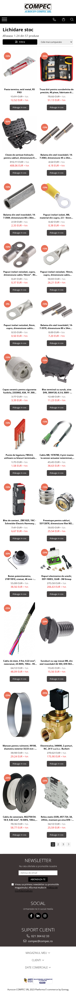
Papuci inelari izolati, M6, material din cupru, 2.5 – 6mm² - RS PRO (56, 216)
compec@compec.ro (40, 941)
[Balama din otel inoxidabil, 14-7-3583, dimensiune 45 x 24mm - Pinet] (56, 133)
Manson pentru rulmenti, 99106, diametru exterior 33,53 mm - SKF (19, 747)
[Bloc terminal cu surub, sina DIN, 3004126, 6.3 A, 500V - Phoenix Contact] (56, 368)
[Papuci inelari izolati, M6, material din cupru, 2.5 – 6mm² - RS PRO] (56, 196)
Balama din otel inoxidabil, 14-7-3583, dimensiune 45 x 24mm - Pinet (57, 156)
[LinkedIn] (38, 916)
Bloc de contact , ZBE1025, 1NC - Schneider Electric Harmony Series (19, 522)
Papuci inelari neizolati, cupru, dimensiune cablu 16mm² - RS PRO (19, 273)
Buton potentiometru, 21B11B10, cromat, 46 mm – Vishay (19, 578)
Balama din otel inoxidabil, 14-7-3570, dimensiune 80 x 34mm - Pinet (57, 327)
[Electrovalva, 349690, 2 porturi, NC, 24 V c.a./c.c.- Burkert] (56, 714)
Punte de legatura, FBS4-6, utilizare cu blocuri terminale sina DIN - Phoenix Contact (19, 456)
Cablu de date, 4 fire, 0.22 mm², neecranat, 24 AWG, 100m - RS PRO (19, 662)
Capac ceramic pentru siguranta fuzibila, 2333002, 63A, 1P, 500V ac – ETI (19, 391)
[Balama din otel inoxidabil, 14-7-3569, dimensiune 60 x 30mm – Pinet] (19, 196)
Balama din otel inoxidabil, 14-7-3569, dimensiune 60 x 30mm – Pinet (19, 216)
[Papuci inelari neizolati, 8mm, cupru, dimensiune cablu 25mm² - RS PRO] (19, 310)
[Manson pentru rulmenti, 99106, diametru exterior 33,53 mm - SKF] (19, 714)
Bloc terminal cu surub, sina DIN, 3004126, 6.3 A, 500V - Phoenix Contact (56, 391)
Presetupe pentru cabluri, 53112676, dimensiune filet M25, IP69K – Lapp (57, 522)
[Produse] (5, 20)
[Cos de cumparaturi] (63, 19)
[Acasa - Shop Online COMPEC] (38, 8)
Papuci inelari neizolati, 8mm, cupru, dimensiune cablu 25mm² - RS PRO (19, 327)
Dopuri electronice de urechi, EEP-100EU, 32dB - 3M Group (56, 578)
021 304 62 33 (40, 936)
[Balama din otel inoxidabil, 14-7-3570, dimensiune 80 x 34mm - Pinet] (56, 310)
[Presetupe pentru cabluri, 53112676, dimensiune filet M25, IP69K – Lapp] (56, 499)
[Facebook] (31, 916)
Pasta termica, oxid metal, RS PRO (19, 91)
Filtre (21, 42)
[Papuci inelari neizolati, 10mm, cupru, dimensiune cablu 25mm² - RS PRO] (56, 255)
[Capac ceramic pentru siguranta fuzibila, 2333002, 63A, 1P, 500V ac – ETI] (19, 368)
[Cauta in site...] (72, 19)
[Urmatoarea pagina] (68, 844)
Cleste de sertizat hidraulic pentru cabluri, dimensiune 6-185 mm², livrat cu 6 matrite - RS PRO (19, 156)
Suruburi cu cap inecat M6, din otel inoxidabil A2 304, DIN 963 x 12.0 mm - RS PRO (57, 662)
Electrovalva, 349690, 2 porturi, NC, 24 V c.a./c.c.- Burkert (56, 747)
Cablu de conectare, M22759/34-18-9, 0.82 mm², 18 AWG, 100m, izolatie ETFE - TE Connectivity (19, 818)
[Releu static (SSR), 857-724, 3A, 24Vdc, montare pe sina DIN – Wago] (56, 793)
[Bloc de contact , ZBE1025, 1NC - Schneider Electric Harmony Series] (19, 499)
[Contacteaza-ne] (54, 19)
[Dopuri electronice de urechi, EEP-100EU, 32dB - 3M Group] (56, 560)
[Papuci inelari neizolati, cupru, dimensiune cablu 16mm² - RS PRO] (19, 254)
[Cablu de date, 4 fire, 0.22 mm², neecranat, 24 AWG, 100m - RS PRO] (19, 630)
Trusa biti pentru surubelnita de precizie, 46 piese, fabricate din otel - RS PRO (57, 91)
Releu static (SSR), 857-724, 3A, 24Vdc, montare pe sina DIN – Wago (56, 818)
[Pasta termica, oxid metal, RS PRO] (19, 68)
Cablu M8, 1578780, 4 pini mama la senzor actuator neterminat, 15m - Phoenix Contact (57, 456)
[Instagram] (45, 916)
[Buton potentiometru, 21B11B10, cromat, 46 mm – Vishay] (19, 560)
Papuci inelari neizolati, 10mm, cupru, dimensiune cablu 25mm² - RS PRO (56, 273)
